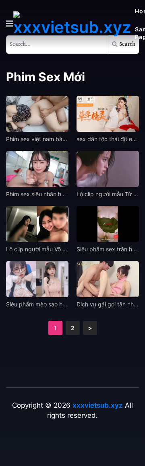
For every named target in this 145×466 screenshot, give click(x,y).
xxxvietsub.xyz (97, 405)
